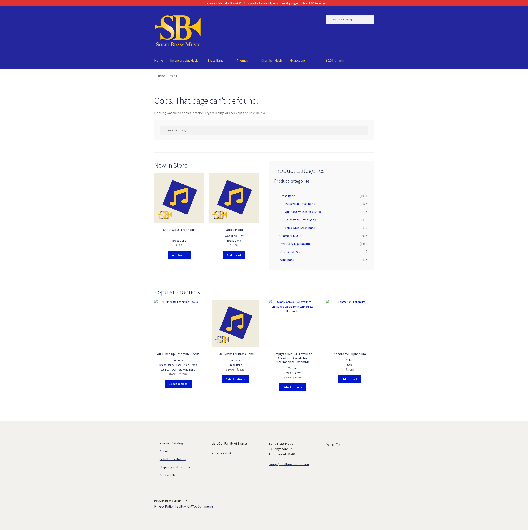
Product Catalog (171, 443)
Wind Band (286, 259)
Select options (178, 384)
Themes (242, 60)
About (164, 451)
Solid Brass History (173, 459)
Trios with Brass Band (300, 227)
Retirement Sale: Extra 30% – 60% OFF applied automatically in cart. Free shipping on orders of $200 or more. (265, 3)
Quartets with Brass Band (303, 212)
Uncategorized (289, 251)
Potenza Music (222, 453)
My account (297, 60)
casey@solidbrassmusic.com (289, 464)
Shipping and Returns (175, 467)
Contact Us (167, 475)
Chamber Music (271, 60)
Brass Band (215, 60)
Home (158, 60)
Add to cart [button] (179, 255)
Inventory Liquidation (185, 60)
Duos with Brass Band (300, 204)
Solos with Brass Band (300, 220)
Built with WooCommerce (195, 506)
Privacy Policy (164, 506)
